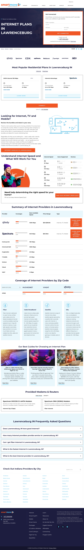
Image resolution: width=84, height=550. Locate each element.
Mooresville (6, 494)
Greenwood (6, 488)
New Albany (46, 494)
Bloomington (26, 478)
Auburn (45, 475)
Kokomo (5, 491)
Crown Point (65, 480)
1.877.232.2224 (63, 39)
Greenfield (65, 486)
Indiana (11, 49)
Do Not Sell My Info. (48, 522)
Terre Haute (6, 499)
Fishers (64, 483)
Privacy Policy (52, 548)
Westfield (25, 501)
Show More (6, 89)
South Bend (65, 496)
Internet (25, 5)
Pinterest (67, 526)
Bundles (61, 5)
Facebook (58, 526)
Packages (32, 525)
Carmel (5, 480)
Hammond (26, 488)
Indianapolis (46, 488)
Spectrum (39, 395)
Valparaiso (25, 499)
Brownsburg (65, 478)
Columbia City (26, 480)
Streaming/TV (34, 5)
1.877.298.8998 (44, 109)
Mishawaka (65, 491)
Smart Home (52, 5)
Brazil (44, 478)
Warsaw (64, 499)
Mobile (43, 5)
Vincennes (45, 499)
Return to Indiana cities (9, 19)
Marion (44, 491)
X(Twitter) (63, 526)
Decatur (5, 483)
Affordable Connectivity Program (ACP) (47, 531)
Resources (70, 5)
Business (45, 71)
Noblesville (65, 494)
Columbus (45, 480)
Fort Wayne (6, 486)
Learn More (21, 95)
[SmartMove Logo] (11, 5)
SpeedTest (32, 538)
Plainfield (5, 496)
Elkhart (25, 483)
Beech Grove (6, 478)
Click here (73, 41)
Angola (25, 475)
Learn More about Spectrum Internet (76, 234)
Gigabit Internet (47, 525)
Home (2, 49)
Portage (25, 496)
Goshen (45, 486)
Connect (42, 105)
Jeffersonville (65, 488)
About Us (71, 1)
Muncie (25, 494)
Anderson (5, 475)
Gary (24, 486)
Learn (44, 512)
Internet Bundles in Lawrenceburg (18, 150)
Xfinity (46, 395)
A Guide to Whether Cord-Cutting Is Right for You (35, 531)
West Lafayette (7, 501)
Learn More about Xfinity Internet (76, 223)
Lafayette (25, 491)
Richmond (45, 496)
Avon (63, 475)
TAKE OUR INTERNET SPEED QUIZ (67, 195)
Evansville (45, 483)
